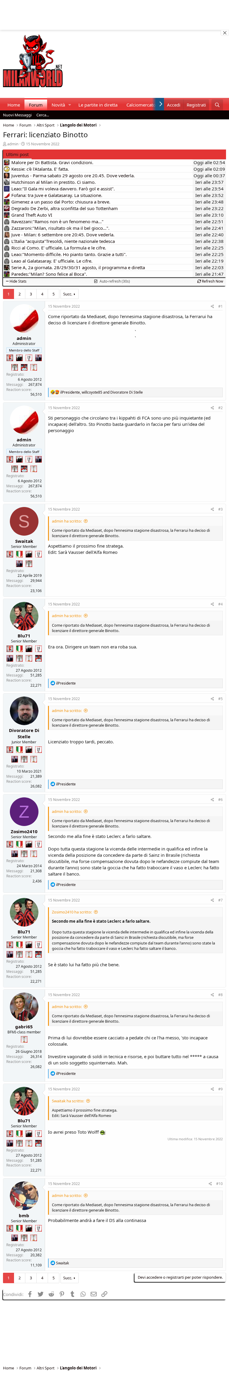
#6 (220, 799)
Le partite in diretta (97, 105)
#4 (220, 604)
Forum (36, 105)
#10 (219, 1183)
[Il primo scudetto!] (19, 554)
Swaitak (24, 541)
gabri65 (24, 1027)
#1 (220, 306)
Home (13, 105)
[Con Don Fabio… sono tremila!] (38, 358)
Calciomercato (141, 105)
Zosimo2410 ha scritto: (72, 912)
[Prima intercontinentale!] (33, 367)
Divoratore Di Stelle (24, 733)
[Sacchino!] (24, 367)
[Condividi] (212, 306)
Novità (58, 105)
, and (101, 392)
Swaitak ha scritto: (68, 1101)
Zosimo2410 (24, 831)
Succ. (67, 294)
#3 (220, 509)
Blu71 (24, 636)
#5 (220, 698)
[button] (70, 104)
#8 (220, 994)
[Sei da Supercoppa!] (14, 367)
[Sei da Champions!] (29, 358)
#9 (220, 1089)
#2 (220, 407)
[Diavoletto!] (10, 358)
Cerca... (42, 115)
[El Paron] (19, 358)
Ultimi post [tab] (17, 154)
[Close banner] (225, 33)
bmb (24, 1215)
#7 (220, 900)
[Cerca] (217, 104)
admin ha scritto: (67, 521)
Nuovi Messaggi (17, 115)
